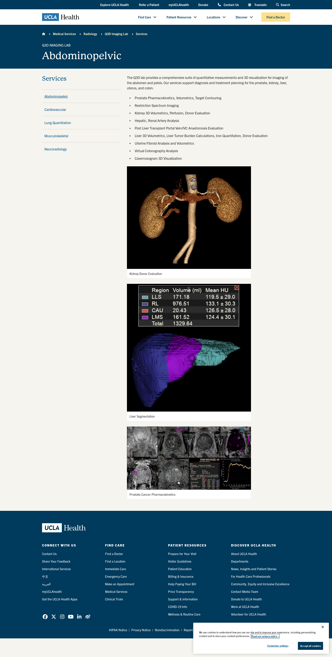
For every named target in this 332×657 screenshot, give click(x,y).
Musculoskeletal (56, 136)
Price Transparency (181, 591)
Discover (241, 17)
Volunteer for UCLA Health (248, 614)
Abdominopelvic (56, 96)
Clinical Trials (114, 599)
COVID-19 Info (177, 607)
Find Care (144, 17)
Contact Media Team (244, 591)
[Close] (322, 627)
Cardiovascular (55, 109)
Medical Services (64, 34)
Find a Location (115, 561)
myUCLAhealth (179, 5)
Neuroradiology (55, 149)
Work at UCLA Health (245, 607)
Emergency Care (116, 576)
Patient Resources (178, 17)
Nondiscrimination (167, 630)
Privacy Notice (141, 630)
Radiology (90, 34)
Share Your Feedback (56, 561)
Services (141, 34)
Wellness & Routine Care (184, 614)
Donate (203, 5)
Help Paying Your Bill (182, 584)
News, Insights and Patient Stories (253, 569)
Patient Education (180, 569)
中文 (45, 576)
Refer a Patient (149, 5)
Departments (239, 561)
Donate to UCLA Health (246, 599)
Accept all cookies (310, 646)
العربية (46, 584)
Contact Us (231, 4)
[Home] (43, 33)
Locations (213, 17)
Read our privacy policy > (265, 636)
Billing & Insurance (180, 576)
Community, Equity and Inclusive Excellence (260, 584)
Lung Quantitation (57, 122)
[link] (45, 617)
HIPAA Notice (118, 630)
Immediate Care (115, 569)
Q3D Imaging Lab (116, 34)
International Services (56, 569)
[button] (115, 5)
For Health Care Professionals (250, 576)
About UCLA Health (244, 554)
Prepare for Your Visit (182, 554)
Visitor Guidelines (179, 561)
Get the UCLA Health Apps (59, 599)
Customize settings (277, 645)
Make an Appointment (119, 584)
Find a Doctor (275, 17)
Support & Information (183, 599)
